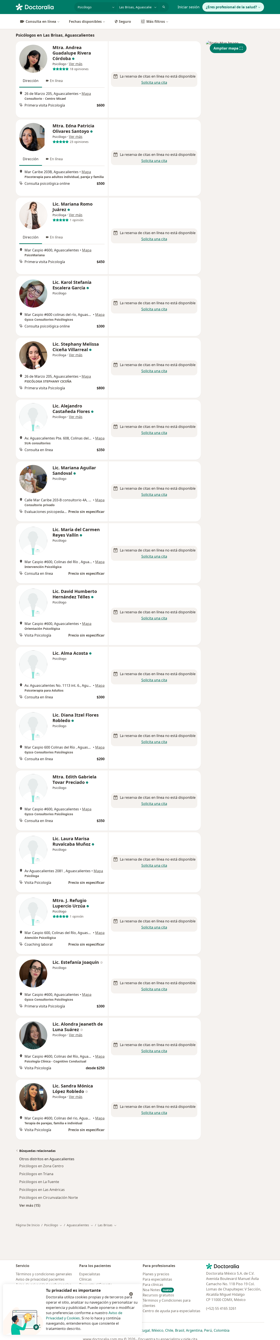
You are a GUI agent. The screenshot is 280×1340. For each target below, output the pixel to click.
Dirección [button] (30, 80)
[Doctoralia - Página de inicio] (43, 6)
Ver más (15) (29, 1205)
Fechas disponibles (85, 21)
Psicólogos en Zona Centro (41, 1166)
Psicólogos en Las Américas (42, 1189)
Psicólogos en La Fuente (39, 1181)
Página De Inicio (28, 1225)
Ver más (75, 63)
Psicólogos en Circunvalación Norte (48, 1197)
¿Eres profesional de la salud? (231, 7)
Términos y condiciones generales (44, 1274)
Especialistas (89, 1274)
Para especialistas (157, 1279)
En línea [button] (56, 80)
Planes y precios (156, 1274)
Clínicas (85, 1279)
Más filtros (155, 21)
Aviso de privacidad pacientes (40, 1279)
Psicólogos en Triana (36, 1173)
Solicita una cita (154, 82)
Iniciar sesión (189, 7)
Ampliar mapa (226, 48)
